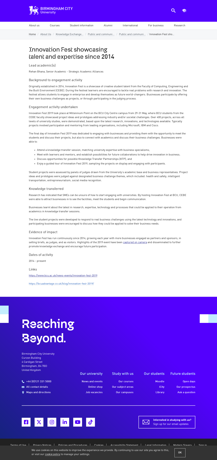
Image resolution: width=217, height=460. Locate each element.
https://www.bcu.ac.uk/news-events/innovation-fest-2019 (63, 275)
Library (160, 392)
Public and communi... (101, 34)
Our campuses (124, 392)
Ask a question (186, 392)
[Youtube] (77, 422)
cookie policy (52, 454)
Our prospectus (185, 387)
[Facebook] (26, 422)
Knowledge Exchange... (69, 34)
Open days (189, 381)
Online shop (95, 387)
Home (32, 34)
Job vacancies (94, 392)
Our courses (126, 381)
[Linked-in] (64, 422)
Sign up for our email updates (172, 422)
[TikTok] (90, 422)
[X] (39, 422)
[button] (34, 25)
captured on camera (135, 242)
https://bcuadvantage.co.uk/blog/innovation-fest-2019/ (61, 284)
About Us (45, 34)
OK (180, 452)
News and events (92, 381)
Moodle (159, 381)
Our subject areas (122, 387)
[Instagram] (51, 422)
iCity (161, 387)
